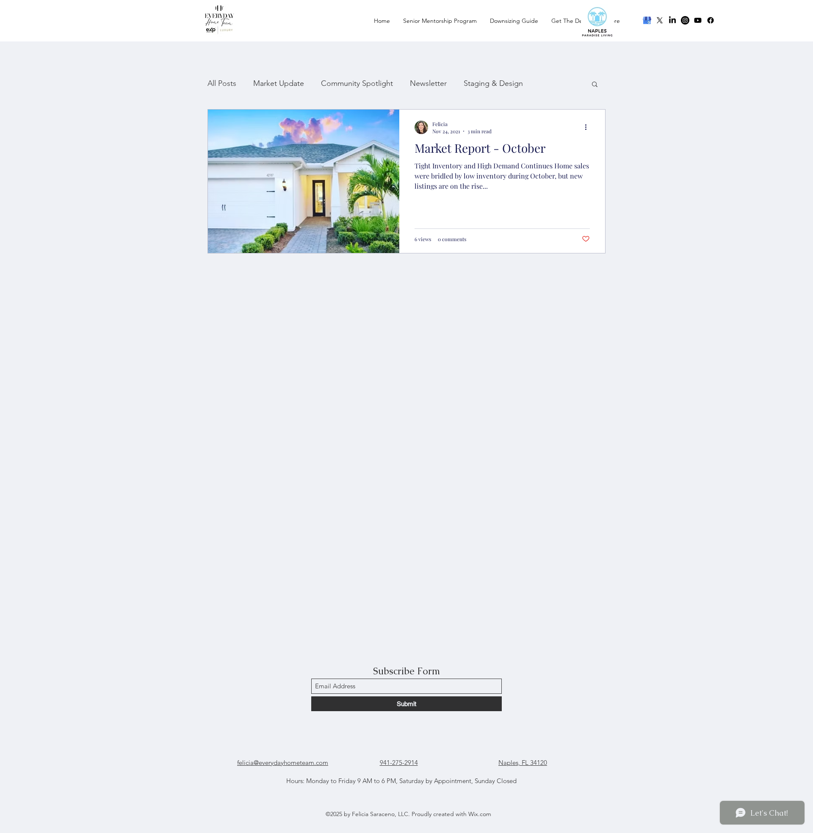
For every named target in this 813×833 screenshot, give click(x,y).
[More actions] (588, 127)
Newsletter (428, 83)
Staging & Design (493, 83)
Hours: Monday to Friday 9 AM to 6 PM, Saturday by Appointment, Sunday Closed (401, 781)
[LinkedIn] (672, 20)
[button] (595, 84)
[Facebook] (710, 20)
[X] (659, 20)
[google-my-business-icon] (647, 20)
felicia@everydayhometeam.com (282, 763)
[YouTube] (698, 20)
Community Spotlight (357, 83)
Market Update (278, 83)
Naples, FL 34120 (522, 763)
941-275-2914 (399, 763)
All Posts (221, 83)
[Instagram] (685, 20)
